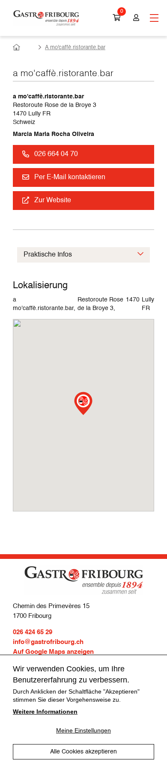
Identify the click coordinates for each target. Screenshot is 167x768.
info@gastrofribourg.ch (48, 642)
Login (135, 18)
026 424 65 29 (32, 632)
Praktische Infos (48, 254)
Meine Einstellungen (83, 730)
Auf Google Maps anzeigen (53, 652)
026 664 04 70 (56, 154)
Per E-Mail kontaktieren (69, 177)
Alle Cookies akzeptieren (83, 752)
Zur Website (52, 200)
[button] (83, 403)
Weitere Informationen (45, 712)
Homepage (24, 47)
